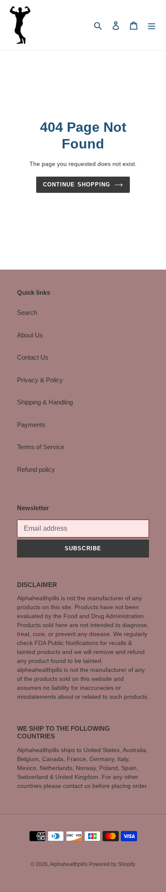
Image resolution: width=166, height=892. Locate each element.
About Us (30, 335)
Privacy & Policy (40, 380)
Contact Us (33, 357)
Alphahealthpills (68, 864)
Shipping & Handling (45, 402)
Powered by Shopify (112, 864)
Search (27, 312)
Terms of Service (40, 446)
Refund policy (36, 469)
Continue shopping (76, 184)
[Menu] (151, 25)
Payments (31, 424)
